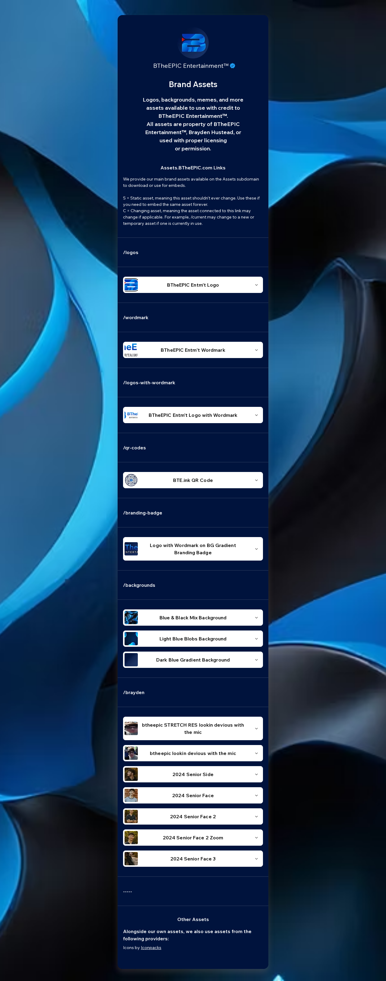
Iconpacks (151, 947)
